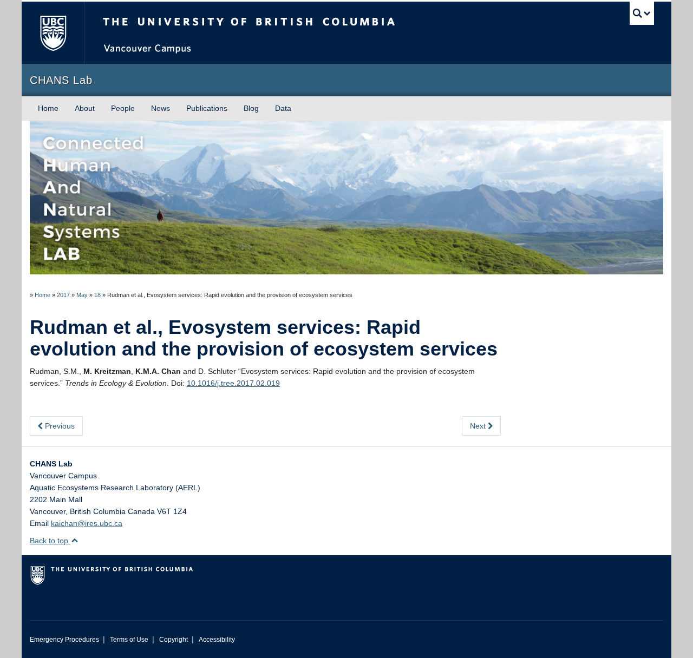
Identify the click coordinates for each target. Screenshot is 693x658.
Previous (59, 426)
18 (97, 295)
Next (479, 426)
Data (283, 108)
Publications (206, 108)
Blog (251, 108)
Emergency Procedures (64, 639)
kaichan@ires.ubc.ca (86, 523)
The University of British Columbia (53, 33)
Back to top (50, 540)
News (160, 108)
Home (48, 108)
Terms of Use (129, 639)
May (82, 295)
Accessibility (217, 639)
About (85, 108)
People (123, 108)
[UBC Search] (642, 13)
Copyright (173, 639)
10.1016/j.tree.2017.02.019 (233, 383)
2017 (63, 295)
